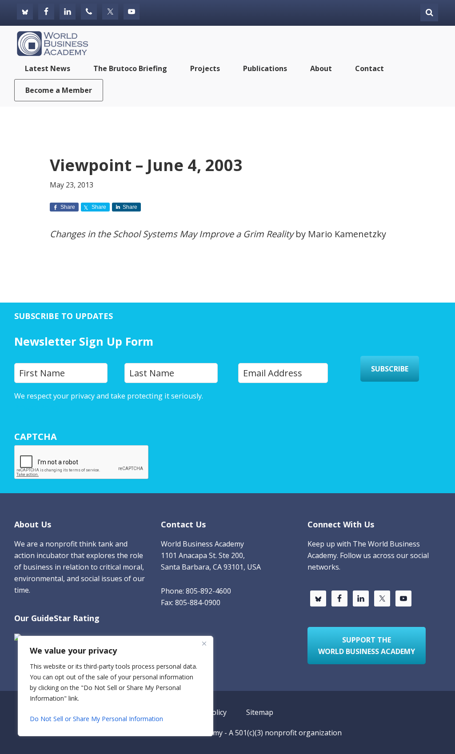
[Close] (204, 643)
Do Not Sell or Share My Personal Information (96, 718)
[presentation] (81, 462)
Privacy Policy (37, 407)
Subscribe (389, 369)
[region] (115, 686)
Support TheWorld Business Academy (366, 645)
